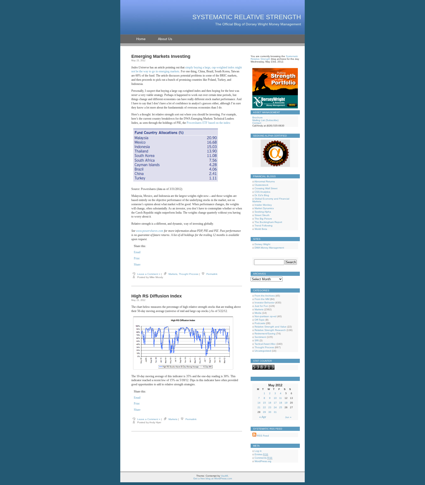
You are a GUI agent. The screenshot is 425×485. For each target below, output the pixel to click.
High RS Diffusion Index (156, 296)
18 (280, 402)
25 (280, 407)
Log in (258, 451)
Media (258, 313)
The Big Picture (263, 218)
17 (275, 402)
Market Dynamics (264, 208)
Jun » (288, 417)
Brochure (257, 117)
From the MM (262, 299)
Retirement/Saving (265, 333)
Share (137, 264)
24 (275, 407)
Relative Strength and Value (271, 326)
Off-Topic (260, 319)
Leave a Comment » (148, 274)
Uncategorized (263, 350)
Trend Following (264, 225)
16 (269, 402)
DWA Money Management (269, 247)
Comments (264, 457)
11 (280, 398)
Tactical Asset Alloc (265, 344)
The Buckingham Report (268, 222)
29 (264, 412)
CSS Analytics (262, 191)
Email (137, 252)
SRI (257, 340)
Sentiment (260, 337)
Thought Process (188, 274)
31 (275, 412)
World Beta (261, 229)
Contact (256, 123)
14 (259, 402)
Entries (261, 454)
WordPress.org (263, 461)
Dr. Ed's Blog (262, 195)
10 (275, 398)
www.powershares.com (149, 231)
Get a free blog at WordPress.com (212, 478)
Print (136, 258)
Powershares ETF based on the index (208, 123)
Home (141, 39)
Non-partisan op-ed (265, 316)
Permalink (211, 274)
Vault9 (224, 475)
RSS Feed (262, 435)
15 (264, 402)
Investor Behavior (264, 302)
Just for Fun (261, 306)
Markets (172, 274)
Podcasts (260, 323)
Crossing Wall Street (266, 188)
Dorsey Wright (262, 244)
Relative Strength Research (270, 330)
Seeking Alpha (263, 211)
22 (264, 407)
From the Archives (265, 295)
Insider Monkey (263, 204)
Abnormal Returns (264, 181)
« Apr (262, 417)
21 (259, 407)
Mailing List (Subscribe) (265, 120)
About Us (165, 39)
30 (269, 412)
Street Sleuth (262, 215)
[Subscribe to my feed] (254, 435)
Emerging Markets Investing (160, 56)
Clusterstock (261, 185)
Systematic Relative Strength (246, 17)
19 (286, 402)
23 (269, 407)
